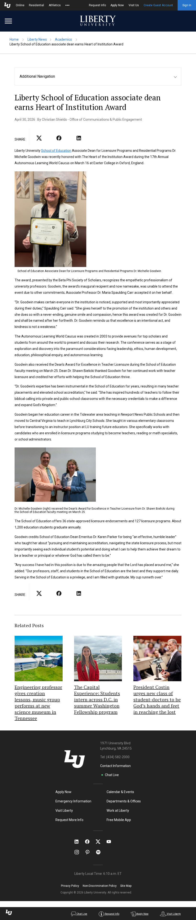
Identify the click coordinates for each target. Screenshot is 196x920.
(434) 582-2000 (118, 757)
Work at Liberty (118, 810)
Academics (63, 39)
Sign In (186, 5)
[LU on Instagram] (79, 852)
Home (14, 39)
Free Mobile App (119, 820)
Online (20, 5)
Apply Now (117, 5)
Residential (36, 5)
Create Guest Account (158, 5)
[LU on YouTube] (111, 841)
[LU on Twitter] (100, 841)
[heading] (100, 76)
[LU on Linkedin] (79, 841)
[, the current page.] (39, 139)
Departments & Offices (124, 801)
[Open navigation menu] (8, 21)
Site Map (125, 885)
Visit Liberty (64, 810)
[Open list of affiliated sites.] (67, 5)
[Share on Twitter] (59, 139)
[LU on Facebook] (90, 841)
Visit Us (134, 5)
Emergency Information (73, 801)
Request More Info (69, 820)
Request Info (97, 5)
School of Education (56, 150)
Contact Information (115, 766)
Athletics (55, 5)
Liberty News (37, 39)
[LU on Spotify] (100, 852)
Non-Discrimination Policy (100, 885)
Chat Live (112, 775)
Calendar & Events (120, 792)
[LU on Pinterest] (89, 852)
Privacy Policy (70, 885)
